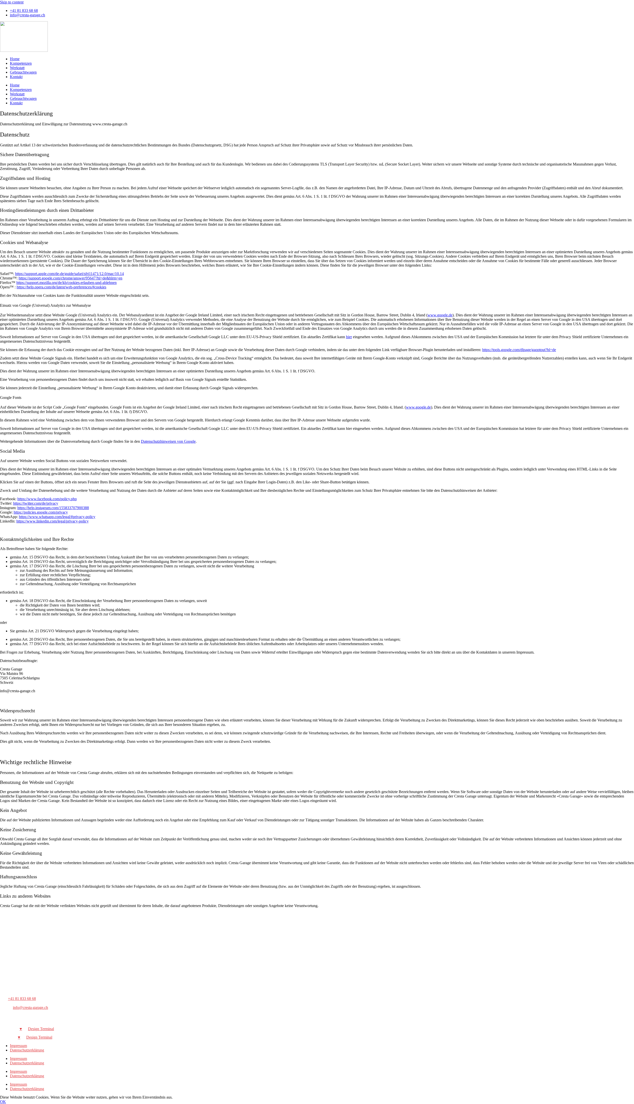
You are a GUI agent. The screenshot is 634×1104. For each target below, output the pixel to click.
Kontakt (16, 77)
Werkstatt (17, 68)
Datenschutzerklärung (27, 1050)
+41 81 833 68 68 (22, 998)
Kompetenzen (21, 63)
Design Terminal (41, 1029)
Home (15, 59)
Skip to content (12, 2)
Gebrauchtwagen (23, 72)
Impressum (18, 1046)
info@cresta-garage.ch (30, 1007)
